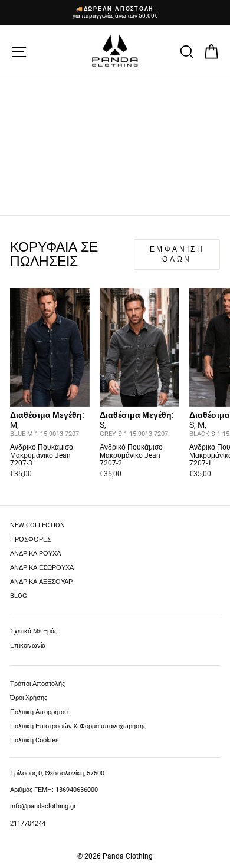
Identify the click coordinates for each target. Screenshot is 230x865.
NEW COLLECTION (37, 525)
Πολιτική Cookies (34, 740)
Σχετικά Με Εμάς (33, 631)
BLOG (18, 596)
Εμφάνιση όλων (177, 254)
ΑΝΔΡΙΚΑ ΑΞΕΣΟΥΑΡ (41, 582)
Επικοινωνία (27, 645)
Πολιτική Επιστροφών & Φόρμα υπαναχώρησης (78, 726)
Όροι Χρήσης (28, 698)
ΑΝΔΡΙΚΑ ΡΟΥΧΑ (35, 553)
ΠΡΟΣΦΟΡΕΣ (30, 539)
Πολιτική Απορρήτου (39, 712)
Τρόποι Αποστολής (37, 684)
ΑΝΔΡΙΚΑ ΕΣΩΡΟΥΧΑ (42, 568)
